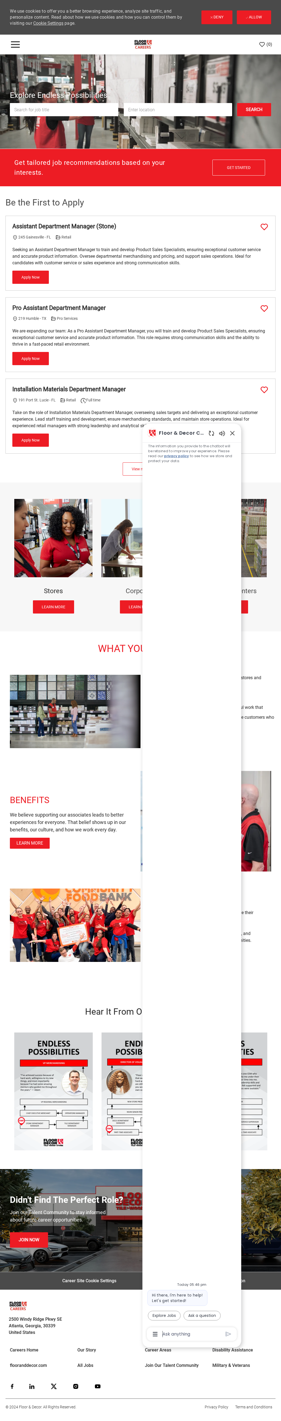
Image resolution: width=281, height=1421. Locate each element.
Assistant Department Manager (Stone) (64, 226)
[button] (254, 109)
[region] (191, 883)
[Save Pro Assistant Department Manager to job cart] (264, 308)
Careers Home (24, 1350)
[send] (228, 1334)
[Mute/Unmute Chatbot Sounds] (222, 433)
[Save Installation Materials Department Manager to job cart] (264, 389)
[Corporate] (140, 556)
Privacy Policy (216, 1407)
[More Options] (155, 1334)
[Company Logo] (143, 44)
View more (141, 469)
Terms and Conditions (253, 1407)
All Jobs (85, 1365)
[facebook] (12, 1386)
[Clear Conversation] (211, 433)
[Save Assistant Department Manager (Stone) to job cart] (264, 227)
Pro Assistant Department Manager (59, 307)
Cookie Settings (48, 23)
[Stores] (53, 556)
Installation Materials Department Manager (69, 389)
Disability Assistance (232, 1350)
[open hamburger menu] (15, 44)
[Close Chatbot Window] (232, 433)
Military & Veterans (231, 1365)
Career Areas (158, 1350)
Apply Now (30, 277)
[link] (29, 1240)
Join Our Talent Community (172, 1365)
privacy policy (176, 456)
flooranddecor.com (28, 1365)
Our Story (86, 1350)
